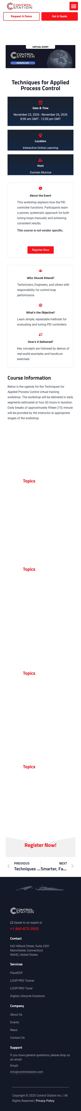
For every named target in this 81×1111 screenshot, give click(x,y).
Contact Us (17, 1037)
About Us (16, 1014)
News (14, 1030)
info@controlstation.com (26, 1072)
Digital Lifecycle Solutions (27, 996)
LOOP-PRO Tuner (21, 988)
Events (14, 1022)
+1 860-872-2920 (24, 928)
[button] (74, 6)
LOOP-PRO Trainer (22, 980)
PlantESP (16, 973)
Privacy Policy (45, 1101)
